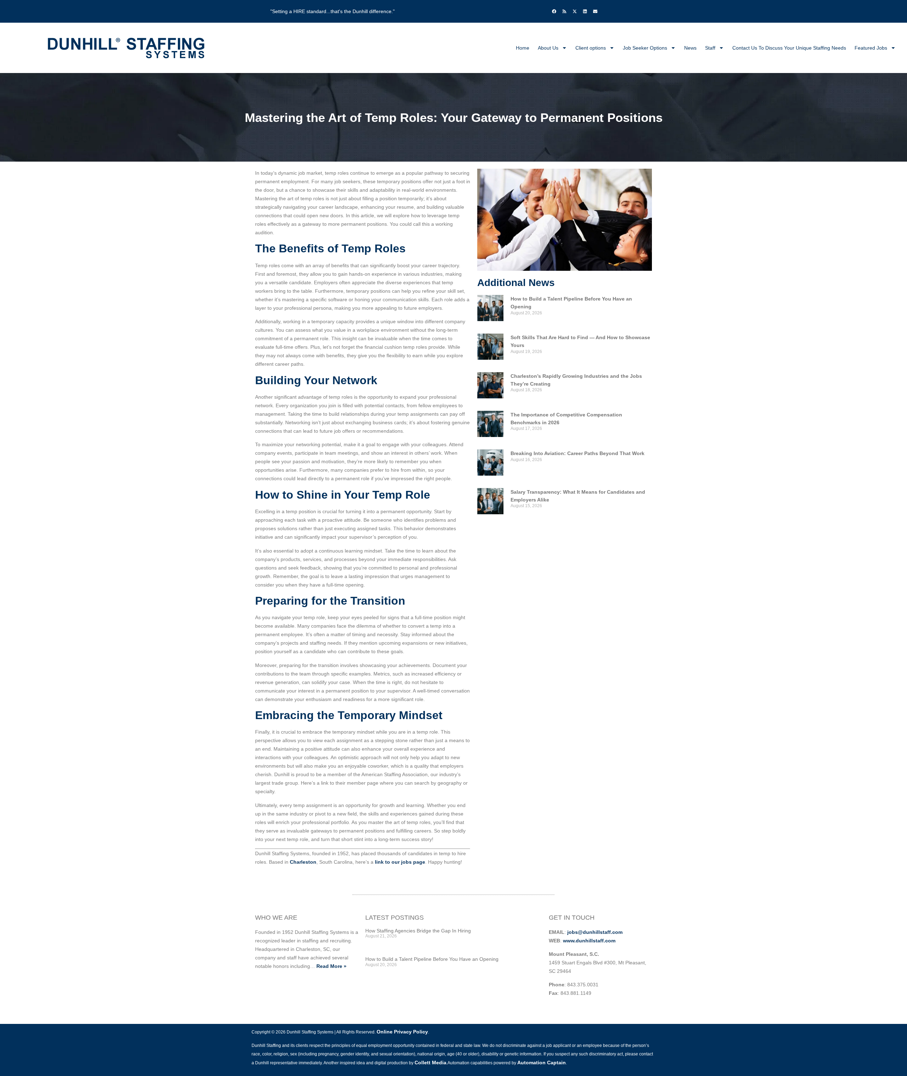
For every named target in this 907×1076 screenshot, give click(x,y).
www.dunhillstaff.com (589, 940)
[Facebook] (554, 11)
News (690, 48)
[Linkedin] (585, 11)
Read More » (331, 966)
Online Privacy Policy (402, 1032)
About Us (548, 48)
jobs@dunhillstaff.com (594, 932)
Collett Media (430, 1062)
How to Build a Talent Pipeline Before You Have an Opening (431, 959)
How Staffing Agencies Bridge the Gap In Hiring (418, 931)
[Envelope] (595, 11)
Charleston (303, 862)
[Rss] (564, 11)
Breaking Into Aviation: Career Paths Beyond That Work (577, 453)
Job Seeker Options (645, 48)
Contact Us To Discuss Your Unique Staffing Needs (789, 48)
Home (522, 48)
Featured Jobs (871, 48)
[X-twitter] (574, 11)
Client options (590, 48)
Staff (710, 48)
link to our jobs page (399, 862)
